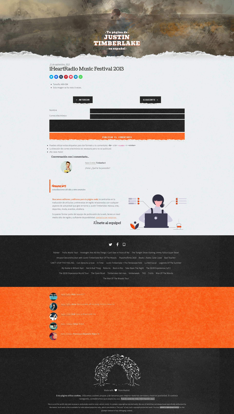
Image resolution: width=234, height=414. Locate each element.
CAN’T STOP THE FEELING (62, 263)
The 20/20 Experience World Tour (74, 273)
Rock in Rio (118, 268)
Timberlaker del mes (116, 273)
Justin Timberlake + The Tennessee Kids (124, 263)
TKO (144, 273)
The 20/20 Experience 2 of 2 (158, 268)
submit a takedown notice (169, 407)
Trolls (150, 273)
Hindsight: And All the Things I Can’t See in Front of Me (104, 252)
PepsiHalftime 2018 (127, 257)
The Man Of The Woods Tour (116, 278)
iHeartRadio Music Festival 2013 (86, 69)
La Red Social (151, 263)
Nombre (53, 110)
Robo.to (106, 268)
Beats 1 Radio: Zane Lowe (150, 257)
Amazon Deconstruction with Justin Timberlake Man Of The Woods (87, 257)
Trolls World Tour (70, 252)
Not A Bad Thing (93, 268)
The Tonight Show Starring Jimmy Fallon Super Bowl (155, 252)
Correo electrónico (58, 115)
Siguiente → (150, 99)
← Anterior (83, 99)
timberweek (134, 273)
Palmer (56, 252)
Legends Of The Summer (170, 263)
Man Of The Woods (164, 273)
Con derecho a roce (85, 263)
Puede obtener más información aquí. (138, 398)
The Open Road (98, 273)
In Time (100, 263)
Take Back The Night (134, 268)
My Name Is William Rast (73, 268)
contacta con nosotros (106, 217)
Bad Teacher (170, 257)
